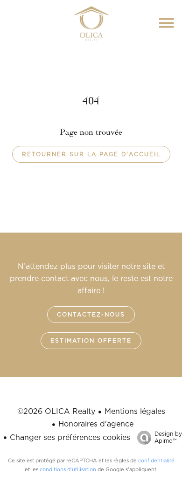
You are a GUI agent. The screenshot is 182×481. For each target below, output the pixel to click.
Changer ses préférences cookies (70, 437)
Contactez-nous (91, 314)
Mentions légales (135, 411)
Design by (168, 437)
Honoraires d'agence (95, 424)
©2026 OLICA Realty (56, 411)
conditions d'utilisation (68, 469)
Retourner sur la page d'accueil (91, 154)
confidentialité (156, 460)
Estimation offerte (91, 341)
